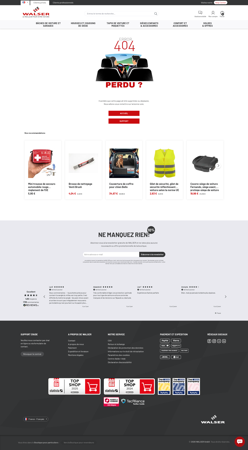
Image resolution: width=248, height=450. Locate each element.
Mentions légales (75, 355)
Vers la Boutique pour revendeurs (79, 442)
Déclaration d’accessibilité (120, 362)
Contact (71, 340)
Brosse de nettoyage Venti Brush (80, 185)
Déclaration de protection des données (125, 348)
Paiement (72, 348)
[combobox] (118, 13)
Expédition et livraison (78, 351)
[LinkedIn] (224, 341)
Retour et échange (116, 344)
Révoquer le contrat (32, 354)
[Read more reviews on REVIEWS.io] (31, 305)
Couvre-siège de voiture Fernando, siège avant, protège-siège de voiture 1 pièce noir (204, 186)
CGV (110, 340)
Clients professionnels (63, 2)
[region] (135, 297)
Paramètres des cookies (119, 355)
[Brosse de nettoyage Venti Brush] (83, 163)
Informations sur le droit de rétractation (126, 351)
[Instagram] (214, 341)
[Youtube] (219, 341)
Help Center (220, 2)
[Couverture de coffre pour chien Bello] (124, 163)
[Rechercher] (156, 13)
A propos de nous (76, 344)
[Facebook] (209, 341)
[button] (44, 297)
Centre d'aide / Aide (117, 358)
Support (124, 121)
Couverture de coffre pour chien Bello (121, 185)
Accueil (124, 113)
